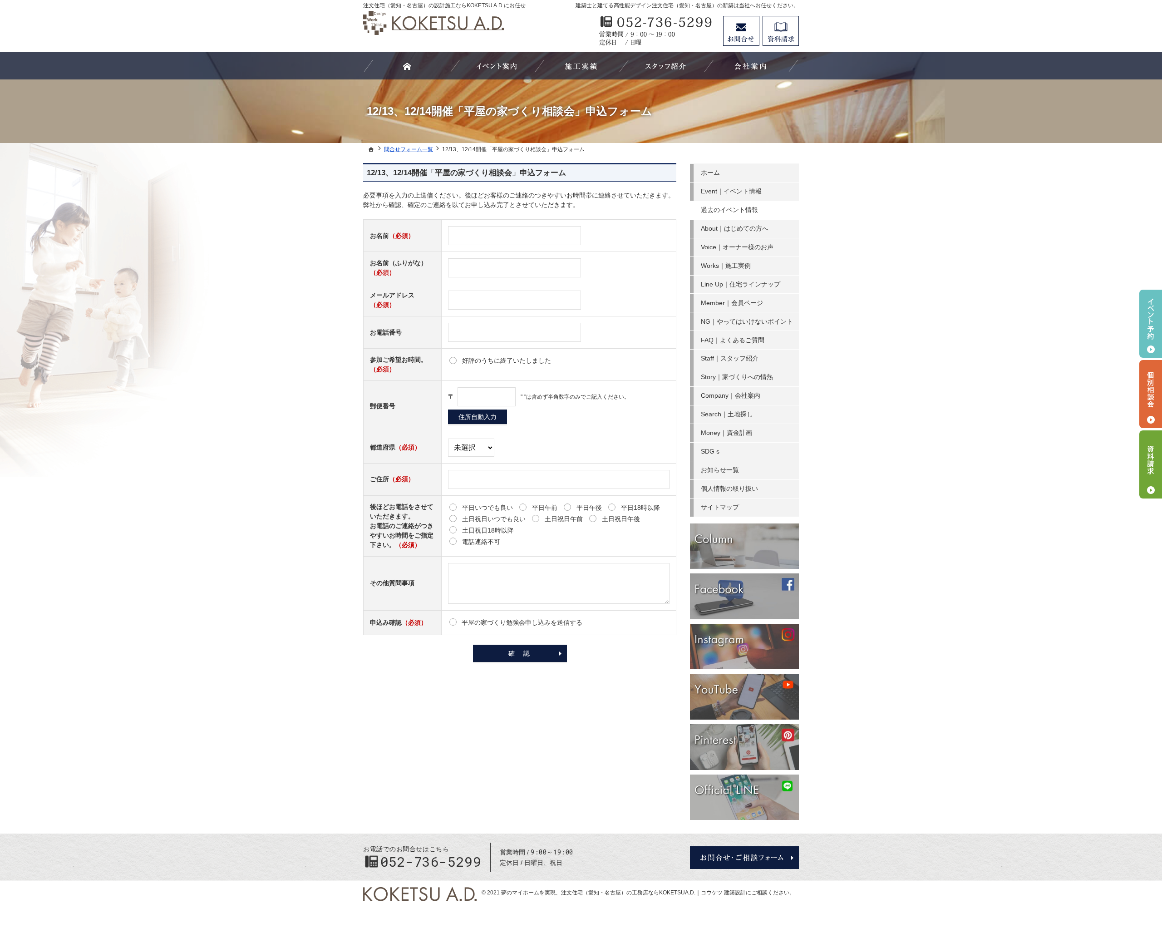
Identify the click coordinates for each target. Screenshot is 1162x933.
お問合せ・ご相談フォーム (744, 857)
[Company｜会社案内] (750, 65)
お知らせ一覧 (720, 470)
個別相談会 (1150, 394)
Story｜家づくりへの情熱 (737, 376)
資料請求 (781, 31)
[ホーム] (371, 149)
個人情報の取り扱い (729, 488)
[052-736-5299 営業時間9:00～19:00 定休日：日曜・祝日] (656, 31)
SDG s (710, 451)
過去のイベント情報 (729, 209)
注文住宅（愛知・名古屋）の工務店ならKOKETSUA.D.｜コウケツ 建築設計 (653, 892)
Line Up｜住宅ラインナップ (740, 284)
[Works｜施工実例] (581, 65)
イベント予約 (1150, 324)
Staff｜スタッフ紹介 (729, 358)
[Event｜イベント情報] (496, 65)
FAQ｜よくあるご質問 (732, 340)
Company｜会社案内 (730, 395)
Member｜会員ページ (732, 302)
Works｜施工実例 (726, 265)
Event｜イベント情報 (731, 191)
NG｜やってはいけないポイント (747, 321)
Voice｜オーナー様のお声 (737, 247)
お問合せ (741, 31)
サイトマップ (720, 507)
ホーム (710, 172)
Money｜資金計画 (726, 432)
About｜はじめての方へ (734, 228)
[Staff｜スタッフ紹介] (665, 65)
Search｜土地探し (727, 414)
